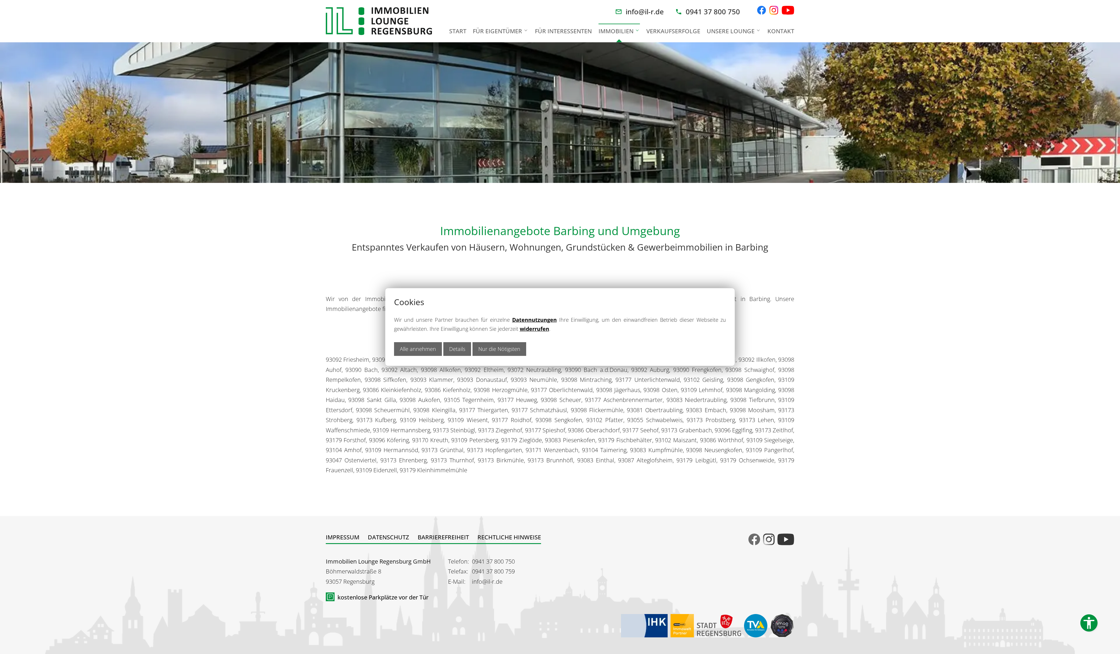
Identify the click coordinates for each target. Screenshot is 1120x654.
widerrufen (534, 328)
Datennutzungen (534, 319)
